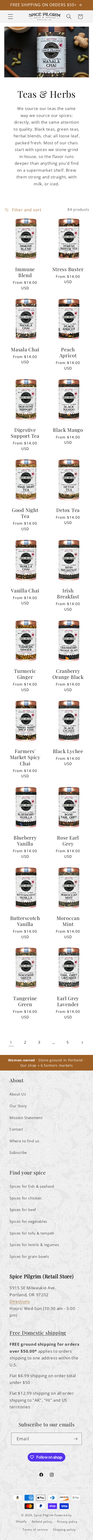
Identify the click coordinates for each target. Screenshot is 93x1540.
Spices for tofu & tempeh (32, 1233)
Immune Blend (25, 272)
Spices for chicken (26, 1198)
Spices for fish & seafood (32, 1186)
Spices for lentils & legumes (34, 1244)
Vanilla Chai (25, 590)
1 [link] (11, 1042)
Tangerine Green (25, 1001)
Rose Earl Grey (68, 840)
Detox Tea (68, 510)
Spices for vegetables (28, 1221)
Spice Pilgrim (43, 1515)
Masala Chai (25, 349)
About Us (18, 1094)
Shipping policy (64, 1530)
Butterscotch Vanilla (25, 921)
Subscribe (18, 1152)
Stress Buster (67, 269)
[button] (10, 16)
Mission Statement (26, 1117)
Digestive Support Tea (25, 433)
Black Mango (68, 430)
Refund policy (42, 1522)
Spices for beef (23, 1209)
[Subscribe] (75, 1439)
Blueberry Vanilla (24, 840)
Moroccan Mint (68, 921)
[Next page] (82, 1042)
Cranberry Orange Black (68, 674)
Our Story (18, 1105)
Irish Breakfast (68, 593)
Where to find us (24, 1141)
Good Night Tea (25, 513)
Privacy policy (67, 1522)
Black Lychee (68, 751)
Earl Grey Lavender (68, 1001)
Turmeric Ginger (25, 674)
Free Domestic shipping (38, 1332)
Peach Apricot (68, 352)
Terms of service (35, 1530)
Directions (20, 1301)
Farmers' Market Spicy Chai (25, 757)
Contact (16, 1129)
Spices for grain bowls (29, 1256)
